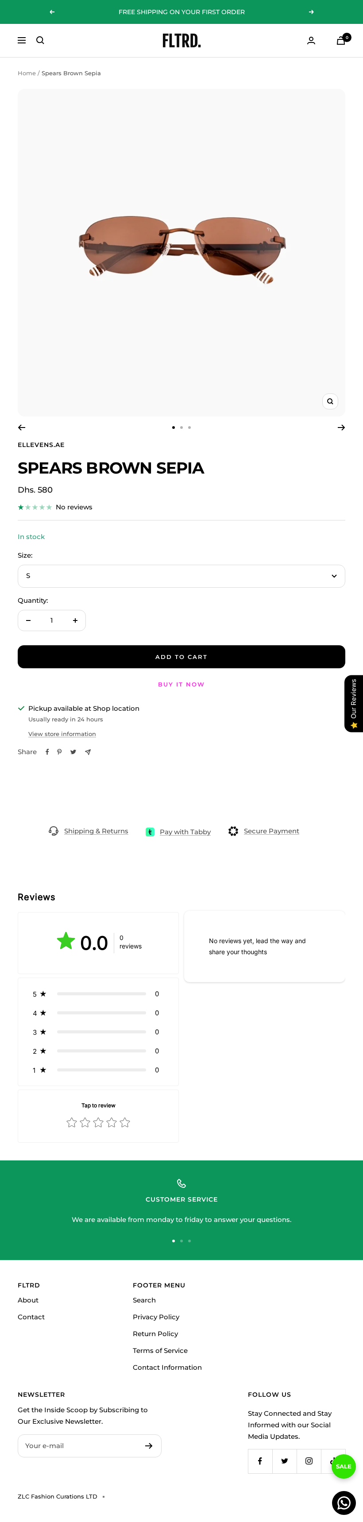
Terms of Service (160, 1350)
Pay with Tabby (185, 832)
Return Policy (155, 1333)
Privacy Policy (156, 1317)
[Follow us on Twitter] (284, 1461)
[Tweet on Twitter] (73, 752)
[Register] (149, 1446)
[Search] (40, 40)
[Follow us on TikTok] (333, 1461)
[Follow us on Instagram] (309, 1461)
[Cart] (340, 40)
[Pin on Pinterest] (59, 752)
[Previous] (21, 427)
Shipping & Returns (96, 831)
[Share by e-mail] (88, 752)
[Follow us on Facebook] (260, 1461)
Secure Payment (271, 831)
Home (27, 73)
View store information (62, 733)
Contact (31, 1317)
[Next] (341, 427)
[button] (98, 993)
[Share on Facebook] (47, 752)
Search (144, 1300)
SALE (343, 1472)
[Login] (311, 40)
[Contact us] (344, 1503)
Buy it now (181, 684)
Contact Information (167, 1367)
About (28, 1300)
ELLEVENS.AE (41, 445)
